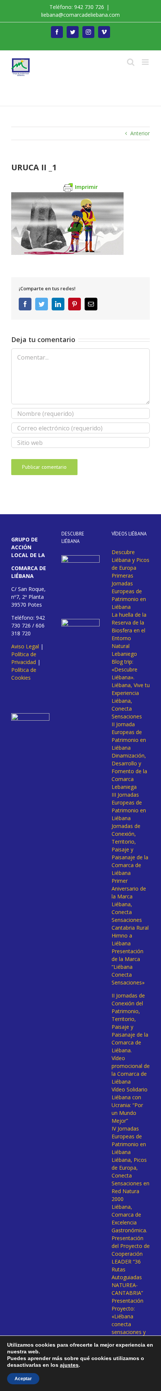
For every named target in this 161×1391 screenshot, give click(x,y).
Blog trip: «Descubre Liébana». (124, 669)
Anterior (140, 133)
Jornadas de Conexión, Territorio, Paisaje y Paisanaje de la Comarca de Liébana (130, 849)
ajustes (69, 1365)
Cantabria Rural (130, 927)
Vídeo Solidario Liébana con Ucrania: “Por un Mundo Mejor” (130, 1105)
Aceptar (23, 1378)
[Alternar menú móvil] (146, 62)
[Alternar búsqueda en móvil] (130, 62)
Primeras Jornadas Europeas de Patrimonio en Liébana (129, 591)
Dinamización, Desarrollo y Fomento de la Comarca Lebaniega (129, 771)
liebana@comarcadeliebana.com (80, 14)
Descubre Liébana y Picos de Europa (130, 560)
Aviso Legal (25, 646)
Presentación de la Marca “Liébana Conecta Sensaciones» (128, 967)
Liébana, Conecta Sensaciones (127, 708)
